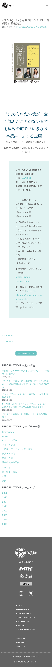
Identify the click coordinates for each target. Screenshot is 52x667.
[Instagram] (21, 593)
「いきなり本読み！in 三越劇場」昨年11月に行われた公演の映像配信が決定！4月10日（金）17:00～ (25, 384)
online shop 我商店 (25, 629)
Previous (7, 335)
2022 (4, 510)
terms (34, 661)
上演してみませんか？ (25, 617)
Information (21, 27)
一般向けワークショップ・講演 (17, 449)
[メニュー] (46, 5)
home (19, 605)
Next (9, 341)
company (20, 638)
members (21, 642)
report (20, 625)
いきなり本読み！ (41, 27)
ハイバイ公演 (8, 444)
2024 (4, 502)
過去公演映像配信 (10, 462)
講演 (4, 480)
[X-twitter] (31, 593)
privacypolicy (21, 661)
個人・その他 (8, 453)
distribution (23, 621)
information (23, 609)
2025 (4, 497)
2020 (4, 519)
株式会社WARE (26, 562)
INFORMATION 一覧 (26, 353)
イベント (6, 467)
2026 (4, 493)
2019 (4, 524)
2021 (4, 515)
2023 (4, 506)
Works (30, 27)
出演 (4, 476)
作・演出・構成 (9, 472)
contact (20, 646)
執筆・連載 (7, 457)
